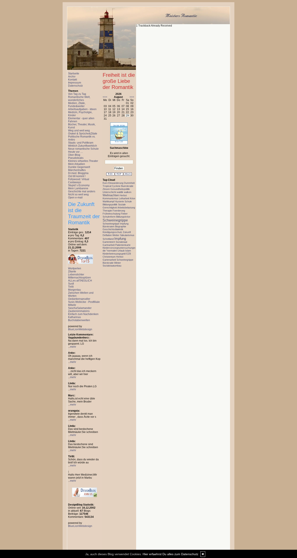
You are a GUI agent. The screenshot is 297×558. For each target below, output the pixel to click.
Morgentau (74, 289)
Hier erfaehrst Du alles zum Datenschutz (170, 554)
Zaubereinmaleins (79, 311)
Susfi (71, 283)
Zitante (72, 271)
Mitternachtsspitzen (79, 277)
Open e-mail (75, 197)
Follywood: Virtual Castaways (78, 181)
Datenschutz (75, 85)
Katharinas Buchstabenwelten (79, 319)
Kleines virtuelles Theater (83, 161)
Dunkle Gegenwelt (79, 167)
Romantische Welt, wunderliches (79, 99)
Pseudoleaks (75, 157)
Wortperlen (74, 268)
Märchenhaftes (77, 170)
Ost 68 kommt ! (76, 176)
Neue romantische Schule (83, 148)
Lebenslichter (76, 274)
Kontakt (72, 79)
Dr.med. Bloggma (78, 173)
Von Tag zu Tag (77, 94)
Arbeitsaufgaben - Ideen (82, 109)
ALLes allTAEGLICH (80, 280)
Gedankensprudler (79, 298)
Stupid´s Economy (79, 185)
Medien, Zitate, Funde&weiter (76, 105)
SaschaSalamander (80, 308)
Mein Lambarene (78, 188)
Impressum (74, 82)
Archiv (71, 76)
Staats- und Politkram (80, 142)
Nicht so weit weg (78, 194)
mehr (73, 346)
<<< (105, 97)
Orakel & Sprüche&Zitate (82, 133)
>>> (132, 97)
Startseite (73, 73)
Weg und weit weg (79, 130)
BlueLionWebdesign (80, 329)
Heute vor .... (75, 151)
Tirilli (71, 286)
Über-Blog (74, 154)
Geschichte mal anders (81, 191)
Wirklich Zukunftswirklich (82, 145)
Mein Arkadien (76, 164)
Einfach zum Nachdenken (83, 314)
